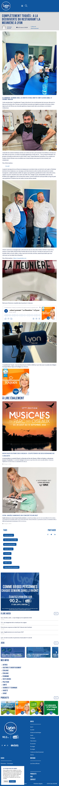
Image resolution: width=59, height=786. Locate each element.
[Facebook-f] (2, 745)
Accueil (7, 166)
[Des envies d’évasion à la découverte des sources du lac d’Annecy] (8, 708)
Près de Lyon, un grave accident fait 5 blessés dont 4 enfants (16, 627)
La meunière (7, 553)
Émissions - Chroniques (7, 763)
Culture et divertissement (12, 667)
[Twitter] (4, 745)
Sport (5, 693)
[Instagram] (7, 745)
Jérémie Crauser (8, 549)
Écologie (6, 670)
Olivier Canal (7, 562)
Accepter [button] (12, 781)
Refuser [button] (6, 781)
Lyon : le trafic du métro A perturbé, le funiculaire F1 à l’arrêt (16, 637)
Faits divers (7, 679)
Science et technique (10, 688)
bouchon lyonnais (8, 535)
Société (5, 690)
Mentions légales (38, 783)
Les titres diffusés (35, 763)
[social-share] (47, 534)
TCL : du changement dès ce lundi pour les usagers (14, 622)
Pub (31, 777)
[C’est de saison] (37, 708)
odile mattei (7, 558)
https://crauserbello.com (19, 258)
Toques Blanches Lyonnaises (11, 567)
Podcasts (33, 774)
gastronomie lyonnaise (9, 544)
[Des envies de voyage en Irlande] (51, 708)
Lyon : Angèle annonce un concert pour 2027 (20, 515)
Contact (33, 779)
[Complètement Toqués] (22, 708)
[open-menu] (22, 6)
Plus (56, 613)
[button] (56, 652)
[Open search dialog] (26, 5)
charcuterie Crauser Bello (10, 539)
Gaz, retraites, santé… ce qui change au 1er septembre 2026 (16, 617)
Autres (5, 665)
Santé (5, 685)
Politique (6, 682)
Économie (6, 676)
